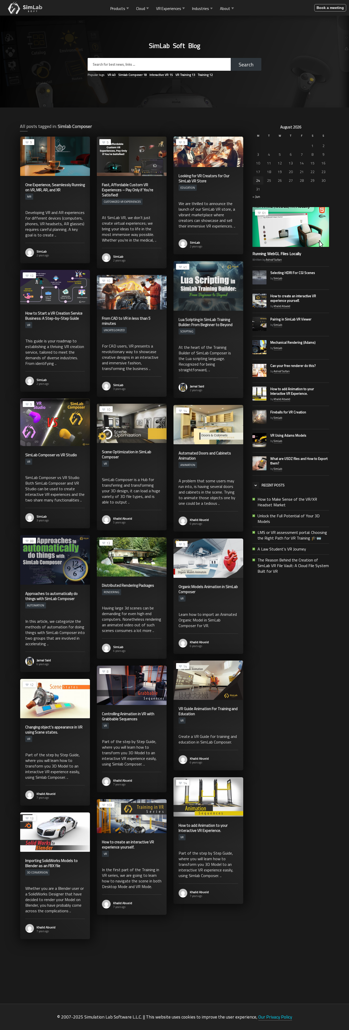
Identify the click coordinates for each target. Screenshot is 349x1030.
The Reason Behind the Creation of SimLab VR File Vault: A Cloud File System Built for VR (293, 565)
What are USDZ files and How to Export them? (299, 461)
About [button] (225, 8)
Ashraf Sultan (274, 260)
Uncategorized (114, 330)
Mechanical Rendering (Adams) (293, 342)
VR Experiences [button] (168, 8)
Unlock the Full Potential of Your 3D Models (289, 518)
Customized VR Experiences (122, 202)
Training (205, 74)
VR (112, 74)
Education (187, 188)
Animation (187, 465)
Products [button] (117, 8)
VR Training (185, 74)
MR (29, 197)
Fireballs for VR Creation (288, 412)
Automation (35, 605)
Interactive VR (161, 74)
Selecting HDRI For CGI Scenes (292, 272)
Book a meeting (330, 8)
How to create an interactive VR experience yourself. (293, 298)
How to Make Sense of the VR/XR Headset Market (287, 502)
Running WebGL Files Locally (276, 253)
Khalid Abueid (122, 518)
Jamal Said (197, 386)
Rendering (111, 592)
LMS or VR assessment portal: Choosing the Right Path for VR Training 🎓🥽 (292, 535)
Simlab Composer (132, 74)
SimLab (42, 251)
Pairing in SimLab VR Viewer (290, 319)
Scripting (186, 331)
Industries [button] (200, 8)
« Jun (256, 196)
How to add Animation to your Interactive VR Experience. (292, 391)
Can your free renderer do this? (293, 365)
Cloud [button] (140, 8)
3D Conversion (37, 872)
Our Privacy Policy (275, 1016)
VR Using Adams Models (288, 435)
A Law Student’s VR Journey (282, 549)
